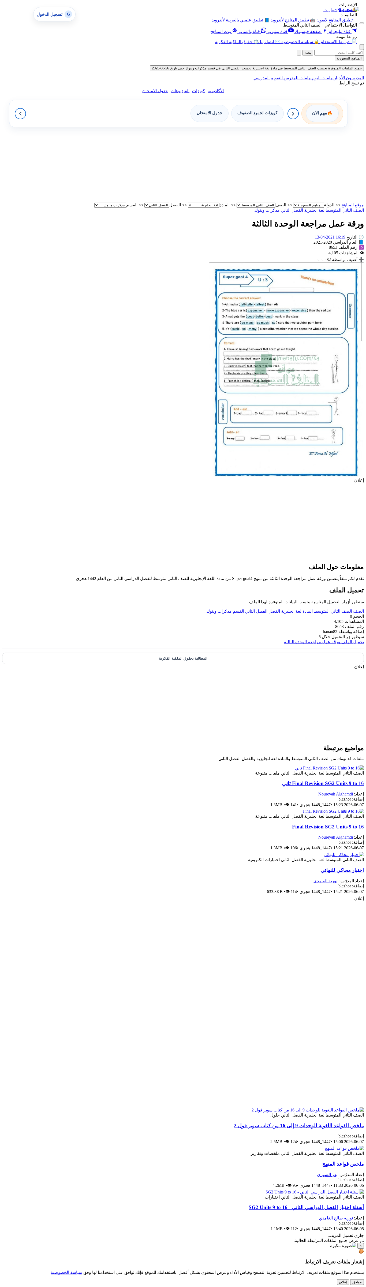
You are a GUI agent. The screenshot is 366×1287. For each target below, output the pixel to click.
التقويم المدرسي (268, 78)
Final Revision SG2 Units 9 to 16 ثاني (323, 783)
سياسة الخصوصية (66, 1272)
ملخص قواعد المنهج (343, 1164)
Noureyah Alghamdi (335, 794)
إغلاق (343, 1282)
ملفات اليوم (322, 78)
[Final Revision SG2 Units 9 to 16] (333, 811)
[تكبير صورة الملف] (286, 475)
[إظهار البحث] (362, 47)
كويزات (198, 90)
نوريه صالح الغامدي (336, 1218)
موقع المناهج (352, 205)
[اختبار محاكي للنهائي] (344, 854)
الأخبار (339, 78)
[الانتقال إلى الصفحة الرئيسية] (349, 9)
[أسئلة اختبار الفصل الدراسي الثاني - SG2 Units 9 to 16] (315, 1192)
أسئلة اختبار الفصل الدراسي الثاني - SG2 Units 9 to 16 (306, 1207)
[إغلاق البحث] (299, 52)
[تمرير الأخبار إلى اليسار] (20, 113)
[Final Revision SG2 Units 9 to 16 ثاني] (329, 768)
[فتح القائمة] (362, 23)
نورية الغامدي (325, 881)
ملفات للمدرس (297, 78)
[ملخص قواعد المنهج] (344, 1148)
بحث (307, 53)
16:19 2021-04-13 (330, 237)
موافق (357, 1282)
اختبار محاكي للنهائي (342, 870)
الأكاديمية (216, 90)
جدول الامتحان (155, 90)
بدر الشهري (327, 1174)
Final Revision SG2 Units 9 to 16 (328, 827)
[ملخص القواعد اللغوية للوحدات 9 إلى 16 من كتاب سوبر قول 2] (308, 1110)
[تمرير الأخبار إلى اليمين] (293, 113)
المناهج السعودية (349, 58)
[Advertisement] (203, 164)
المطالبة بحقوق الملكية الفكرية (183, 658)
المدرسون (354, 78)
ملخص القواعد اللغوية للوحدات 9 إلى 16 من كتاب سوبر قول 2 (299, 1125)
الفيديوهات (180, 90)
